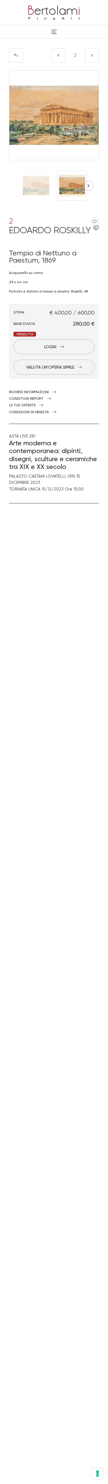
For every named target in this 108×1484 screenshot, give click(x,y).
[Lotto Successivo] (92, 55)
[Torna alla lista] (16, 55)
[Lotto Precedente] (58, 55)
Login (50, 346)
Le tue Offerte (22, 405)
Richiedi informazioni (29, 392)
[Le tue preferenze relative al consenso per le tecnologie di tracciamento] (97, 1473)
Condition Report (26, 398)
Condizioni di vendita (29, 412)
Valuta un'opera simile (50, 367)
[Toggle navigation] (54, 31)
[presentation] (19, 115)
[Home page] (54, 12)
